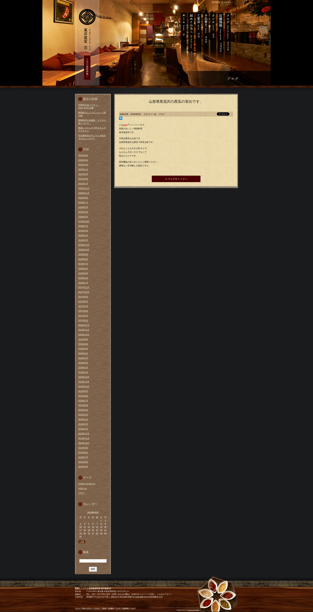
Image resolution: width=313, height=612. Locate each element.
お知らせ (82, 488)
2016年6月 (83, 349)
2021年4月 (83, 174)
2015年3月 (83, 419)
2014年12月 (83, 433)
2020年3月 (83, 217)
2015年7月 (83, 401)
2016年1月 (83, 372)
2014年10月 (83, 443)
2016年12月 (83, 325)
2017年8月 (83, 301)
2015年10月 (83, 386)
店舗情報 (220, 36)
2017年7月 (83, 306)
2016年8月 (83, 344)
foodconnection (194, 610)
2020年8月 (83, 198)
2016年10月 (83, 334)
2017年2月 (83, 320)
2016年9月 (83, 339)
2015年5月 (83, 410)
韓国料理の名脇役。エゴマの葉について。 (92, 121)
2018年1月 (83, 283)
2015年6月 (83, 405)
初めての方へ (191, 36)
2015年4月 (83, 415)
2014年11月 (83, 438)
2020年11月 (83, 193)
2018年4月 (83, 268)
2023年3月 (83, 165)
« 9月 (81, 542)
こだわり (96, 608)
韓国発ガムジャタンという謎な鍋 (92, 114)
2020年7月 (83, 202)
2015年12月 (83, 377)
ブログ (228, 36)
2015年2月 (83, 424)
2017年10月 (83, 292)
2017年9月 (83, 297)
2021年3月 (83, 179)
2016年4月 (83, 358)
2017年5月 (83, 316)
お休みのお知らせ (86, 484)
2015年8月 (83, 396)
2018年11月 (83, 245)
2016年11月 (83, 330)
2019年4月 (83, 231)
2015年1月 (83, 429)
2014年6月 (83, 462)
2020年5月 (83, 207)
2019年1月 (83, 240)
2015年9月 (83, 391)
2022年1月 (83, 169)
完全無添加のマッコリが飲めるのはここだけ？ (92, 137)
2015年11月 (83, 382)
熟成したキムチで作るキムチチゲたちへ (92, 129)
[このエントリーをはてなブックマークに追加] (120, 118)
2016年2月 (83, 367)
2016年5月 (83, 353)
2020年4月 (83, 212)
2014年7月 (83, 457)
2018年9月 (83, 254)
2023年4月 (83, 160)
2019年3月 (83, 235)
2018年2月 (83, 278)
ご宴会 (198, 36)
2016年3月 (83, 363)
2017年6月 (83, 311)
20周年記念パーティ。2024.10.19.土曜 (89, 106)
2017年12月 (83, 287)
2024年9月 (83, 155)
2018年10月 (83, 250)
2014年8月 (83, 452)
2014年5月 (83, 466)
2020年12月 (83, 188)
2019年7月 (83, 226)
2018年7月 (83, 264)
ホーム (182, 36)
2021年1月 (83, 183)
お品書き (205, 36)
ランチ (213, 36)
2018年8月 (83, 259)
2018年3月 (83, 273)
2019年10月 (83, 221)
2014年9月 (83, 448)
